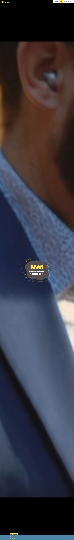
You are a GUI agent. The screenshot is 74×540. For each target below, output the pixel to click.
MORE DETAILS (12, 538)
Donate (61, 1)
